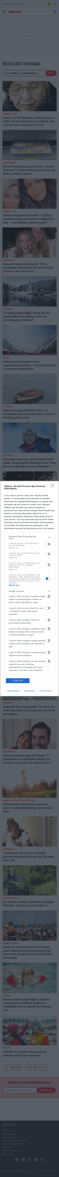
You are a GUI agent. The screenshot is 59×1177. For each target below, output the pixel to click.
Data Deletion (13, 691)
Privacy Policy (46, 691)
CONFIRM (17, 681)
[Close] (53, 486)
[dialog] (29, 588)
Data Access (29, 691)
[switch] (48, 544)
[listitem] (29, 537)
